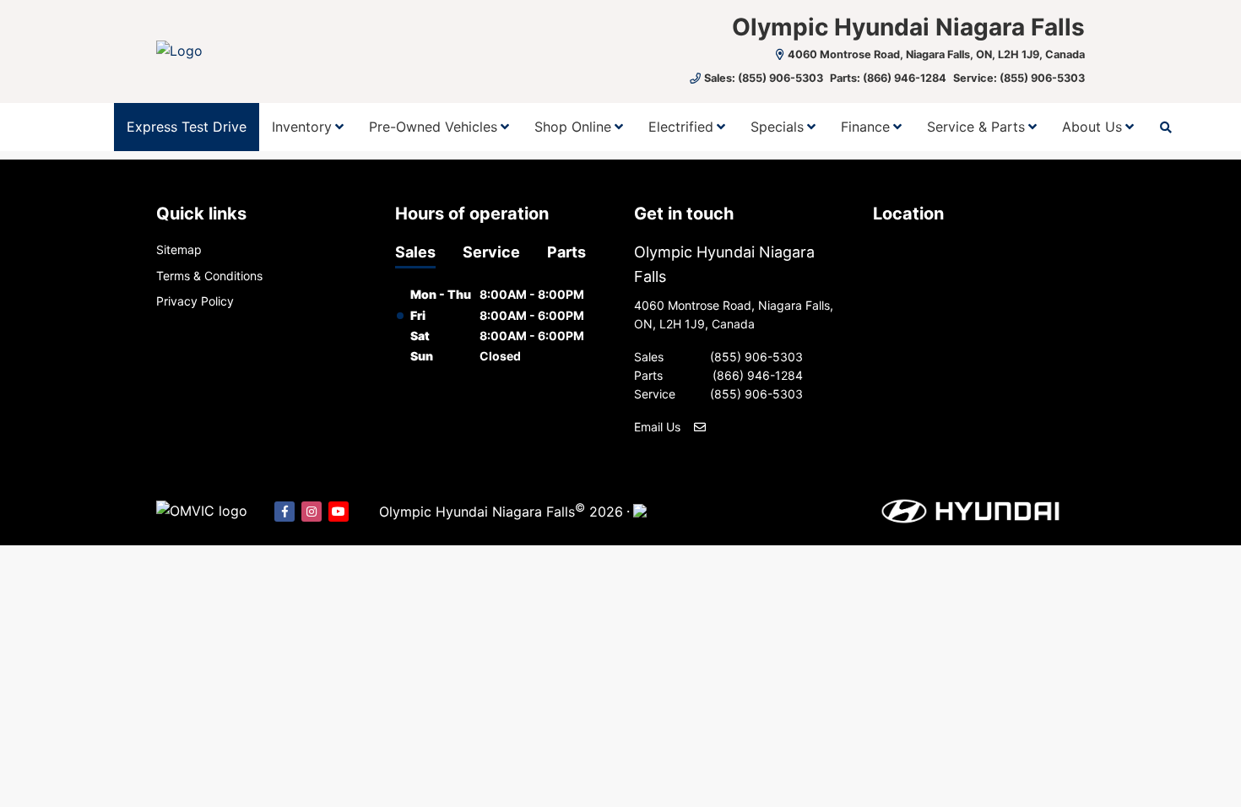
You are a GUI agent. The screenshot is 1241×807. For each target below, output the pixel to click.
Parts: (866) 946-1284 (888, 78)
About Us (1092, 126)
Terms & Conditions (209, 275)
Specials (777, 126)
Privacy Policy (195, 301)
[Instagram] (311, 511)
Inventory (302, 126)
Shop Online (572, 126)
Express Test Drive (187, 126)
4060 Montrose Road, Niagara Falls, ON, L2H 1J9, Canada (936, 54)
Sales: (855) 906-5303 (763, 78)
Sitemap (179, 249)
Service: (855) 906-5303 (1019, 78)
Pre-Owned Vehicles (433, 126)
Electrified (680, 126)
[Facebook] (284, 511)
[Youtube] (338, 511)
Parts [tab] (566, 252)
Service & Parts (976, 126)
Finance (865, 126)
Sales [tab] (415, 252)
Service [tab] (491, 252)
